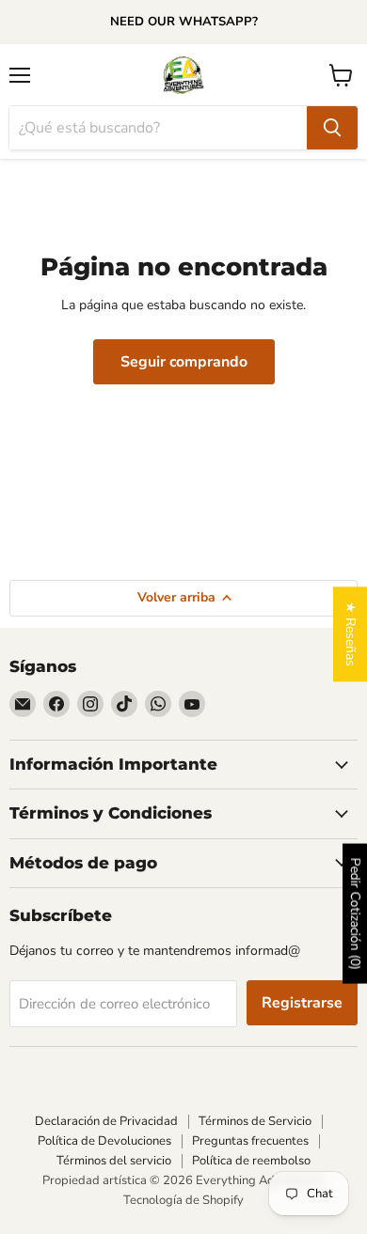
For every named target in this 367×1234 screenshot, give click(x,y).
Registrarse (302, 1002)
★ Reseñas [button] (350, 633)
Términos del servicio (113, 1160)
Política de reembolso (251, 1160)
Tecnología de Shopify (183, 1200)
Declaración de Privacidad (106, 1121)
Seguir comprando (183, 361)
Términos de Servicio (255, 1121)
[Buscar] (332, 127)
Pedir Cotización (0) (355, 913)
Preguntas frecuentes (250, 1140)
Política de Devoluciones (104, 1140)
